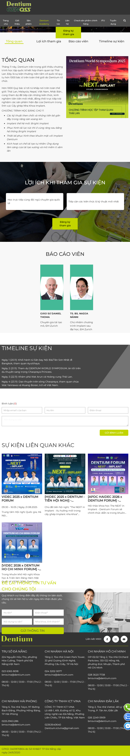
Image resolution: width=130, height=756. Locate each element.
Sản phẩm (29, 22)
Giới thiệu (17, 22)
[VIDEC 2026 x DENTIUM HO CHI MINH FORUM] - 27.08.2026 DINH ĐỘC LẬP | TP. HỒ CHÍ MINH (20, 567)
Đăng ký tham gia (68, 32)
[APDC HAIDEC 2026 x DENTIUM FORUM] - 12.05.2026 (105, 498)
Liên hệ (67, 22)
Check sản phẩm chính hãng (85, 22)
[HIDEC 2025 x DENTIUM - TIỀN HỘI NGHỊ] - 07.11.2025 (65, 498)
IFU (103, 20)
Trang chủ (6, 22)
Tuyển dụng (113, 22)
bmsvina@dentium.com (102, 678)
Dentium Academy (44, 22)
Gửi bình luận (114, 432)
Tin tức (58, 22)
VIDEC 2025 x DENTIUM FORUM (20, 498)
